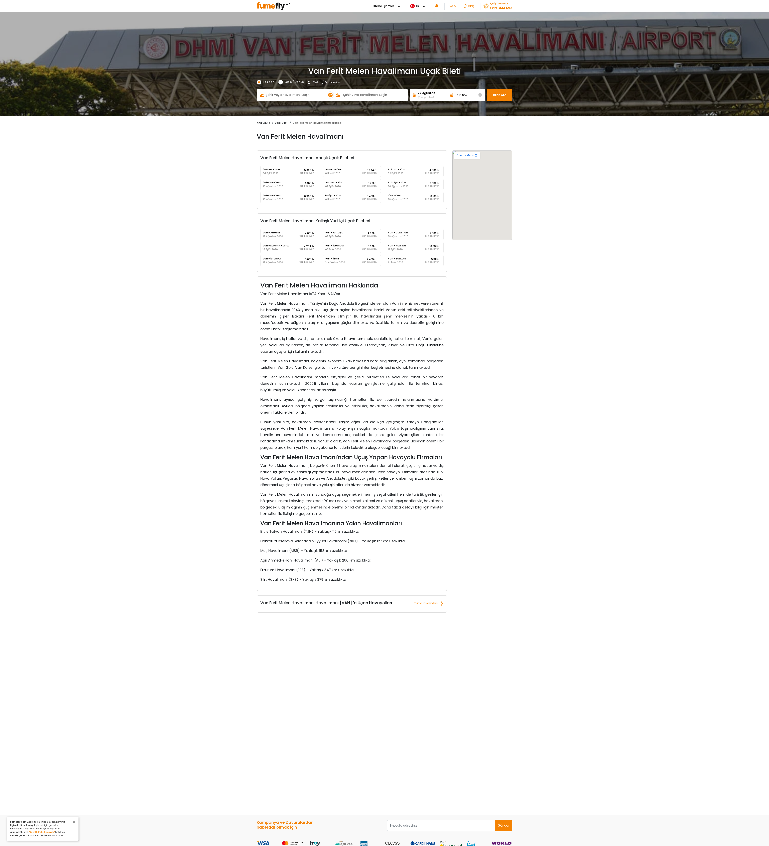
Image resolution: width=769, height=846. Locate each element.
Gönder (504, 825)
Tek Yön (268, 82)
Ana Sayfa (263, 123)
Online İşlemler (383, 6)
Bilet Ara (499, 95)
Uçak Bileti (281, 123)
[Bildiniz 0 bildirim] (436, 6)
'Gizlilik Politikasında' (42, 832)
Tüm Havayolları (426, 603)
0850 (501, 8)
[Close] (74, 822)
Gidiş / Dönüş (294, 82)
